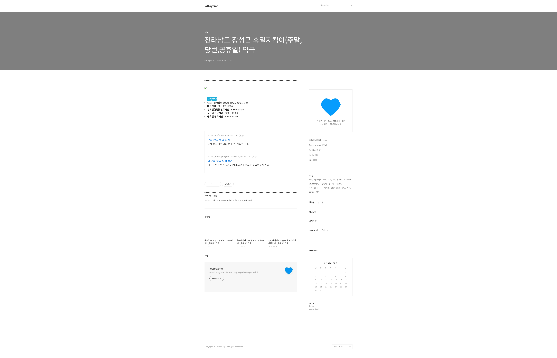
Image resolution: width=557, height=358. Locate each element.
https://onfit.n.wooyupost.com (223, 135)
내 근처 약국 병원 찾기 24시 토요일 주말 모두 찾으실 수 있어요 (238, 164)
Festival (315, 150)
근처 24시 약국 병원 (219, 139)
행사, (318, 191)
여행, (330, 179)
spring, (312, 191)
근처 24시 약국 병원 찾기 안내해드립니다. (228, 143)
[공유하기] (214, 184)
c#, (334, 179)
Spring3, (317, 179)
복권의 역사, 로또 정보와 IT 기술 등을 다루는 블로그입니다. (234, 272)
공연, (344, 187)
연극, (325, 179)
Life (313, 159)
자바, (349, 187)
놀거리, (340, 179)
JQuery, (339, 183)
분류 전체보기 (318, 140)
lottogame (211, 6)
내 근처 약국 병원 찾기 (220, 161)
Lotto (313, 155)
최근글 (312, 202)
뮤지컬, (327, 187)
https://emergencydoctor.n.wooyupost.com (229, 156)
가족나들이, (313, 187)
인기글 (320, 202)
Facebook (314, 230)
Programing (318, 145)
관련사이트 (338, 346)
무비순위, (347, 179)
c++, (321, 187)
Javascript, (314, 183)
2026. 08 (330, 263)
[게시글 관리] (218, 184)
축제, (311, 179)
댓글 (206, 255)
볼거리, (331, 183)
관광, (333, 187)
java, (338, 187)
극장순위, (323, 183)
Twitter (325, 230)
